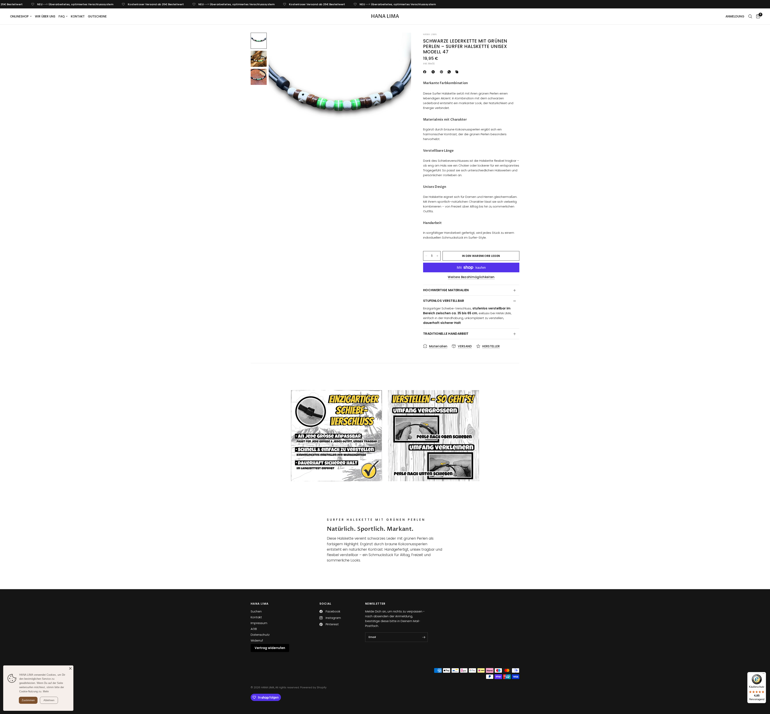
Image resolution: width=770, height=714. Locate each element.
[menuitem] (21, 16)
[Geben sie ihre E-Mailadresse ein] (424, 637)
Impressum (259, 623)
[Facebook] (425, 71)
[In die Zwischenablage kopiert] (457, 71)
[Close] (70, 668)
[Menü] (763, 674)
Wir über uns (45, 16)
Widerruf (257, 640)
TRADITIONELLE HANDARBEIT (446, 333)
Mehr (46, 691)
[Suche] (750, 16)
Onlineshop (19, 16)
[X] (434, 71)
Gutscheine (97, 16)
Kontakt (78, 16)
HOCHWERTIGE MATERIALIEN (446, 290)
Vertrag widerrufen (270, 648)
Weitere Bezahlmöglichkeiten (471, 277)
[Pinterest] (442, 71)
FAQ (62, 16)
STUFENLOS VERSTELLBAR (443, 300)
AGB (254, 629)
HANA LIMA (385, 16)
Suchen (256, 611)
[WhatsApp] (450, 71)
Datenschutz (260, 635)
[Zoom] (402, 41)
